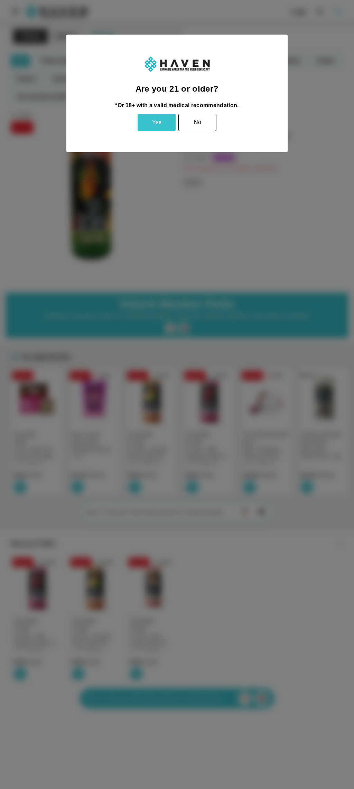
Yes (156, 122)
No (197, 122)
